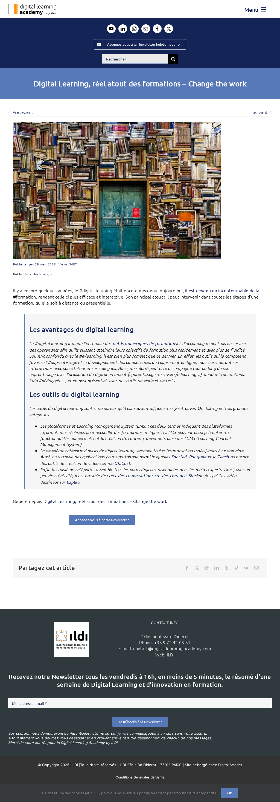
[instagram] (134, 28)
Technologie (43, 274)
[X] (197, 567)
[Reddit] (206, 567)
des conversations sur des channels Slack (158, 475)
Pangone (197, 456)
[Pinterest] (236, 567)
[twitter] (168, 28)
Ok (229, 793)
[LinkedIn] (216, 567)
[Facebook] (187, 567)
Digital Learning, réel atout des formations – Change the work (105, 501)
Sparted (179, 456)
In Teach (221, 456)
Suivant (260, 112)
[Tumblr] (226, 567)
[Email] (256, 567)
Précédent (23, 112)
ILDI (170, 655)
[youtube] (111, 28)
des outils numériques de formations (141, 343)
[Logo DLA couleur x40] (32, 6)
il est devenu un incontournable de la (222, 290)
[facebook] (157, 28)
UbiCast (122, 463)
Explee (72, 482)
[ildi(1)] (71, 624)
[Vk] (246, 567)
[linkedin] (122, 28)
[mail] (145, 28)
